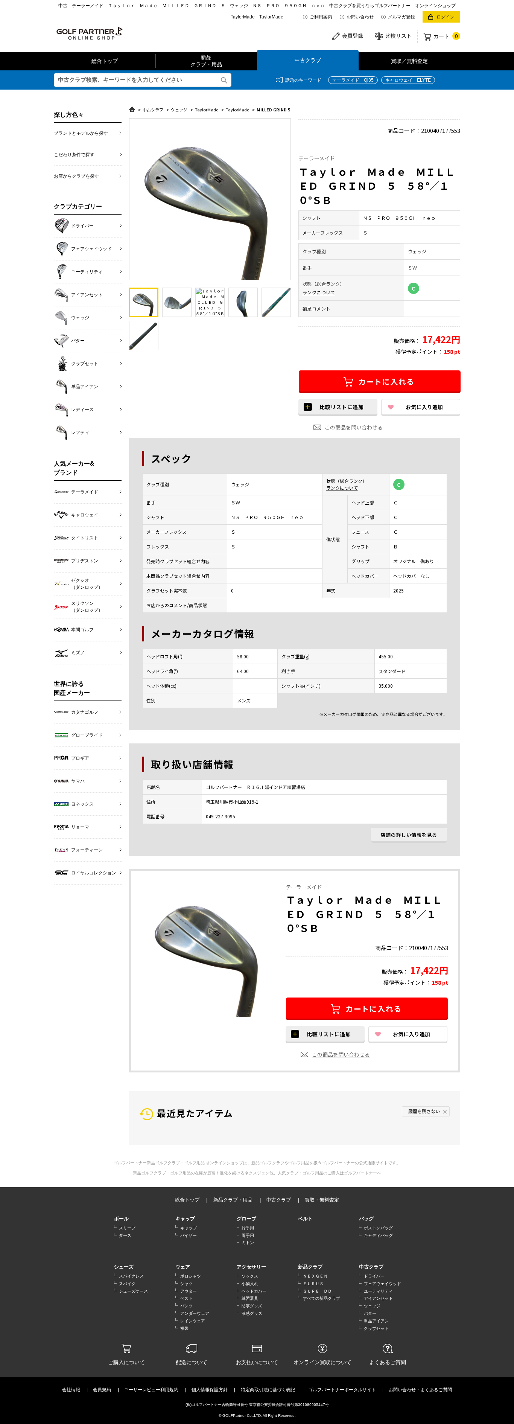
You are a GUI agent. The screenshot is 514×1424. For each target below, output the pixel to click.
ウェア (182, 1267)
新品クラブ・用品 (206, 61)
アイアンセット (378, 1298)
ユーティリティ (378, 1291)
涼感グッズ (252, 1313)
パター (370, 1313)
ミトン (248, 1242)
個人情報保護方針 (210, 1389)
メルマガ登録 (401, 17)
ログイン (445, 17)
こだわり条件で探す (74, 154)
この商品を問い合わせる (354, 427)
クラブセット (376, 1328)
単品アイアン (376, 1321)
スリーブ (127, 1228)
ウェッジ (372, 1306)
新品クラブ (310, 1267)
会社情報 (71, 1389)
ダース (125, 1235)
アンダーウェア (194, 1313)
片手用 (248, 1228)
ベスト (186, 1298)
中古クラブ (308, 60)
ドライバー (374, 1276)
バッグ (366, 1218)
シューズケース (133, 1291)
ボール (121, 1218)
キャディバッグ (378, 1235)
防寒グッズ (252, 1306)
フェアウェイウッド (382, 1283)
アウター (188, 1291)
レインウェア (192, 1321)
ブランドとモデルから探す (81, 133)
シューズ (124, 1267)
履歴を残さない (424, 1111)
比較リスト (398, 36)
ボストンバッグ (378, 1228)
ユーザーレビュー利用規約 (151, 1389)
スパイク (127, 1283)
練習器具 (250, 1298)
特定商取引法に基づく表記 (268, 1389)
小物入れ (250, 1283)
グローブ (246, 1218)
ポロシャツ (190, 1276)
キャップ (185, 1218)
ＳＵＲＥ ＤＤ (317, 1291)
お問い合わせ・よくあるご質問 (420, 1389)
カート (445, 36)
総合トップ (104, 61)
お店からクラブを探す (76, 176)
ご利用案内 (321, 17)
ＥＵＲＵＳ (313, 1283)
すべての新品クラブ (321, 1298)
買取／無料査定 (409, 61)
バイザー (188, 1235)
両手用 (248, 1235)
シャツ (186, 1283)
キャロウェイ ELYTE (408, 80)
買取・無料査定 (322, 1200)
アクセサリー (251, 1267)
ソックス (250, 1276)
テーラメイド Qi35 (353, 80)
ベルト (305, 1218)
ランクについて (319, 292)
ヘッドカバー (254, 1291)
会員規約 (102, 1389)
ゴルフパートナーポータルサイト (342, 1389)
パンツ (186, 1306)
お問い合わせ (360, 17)
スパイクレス (131, 1276)
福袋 (184, 1328)
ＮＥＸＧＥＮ (315, 1276)
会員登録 (352, 36)
